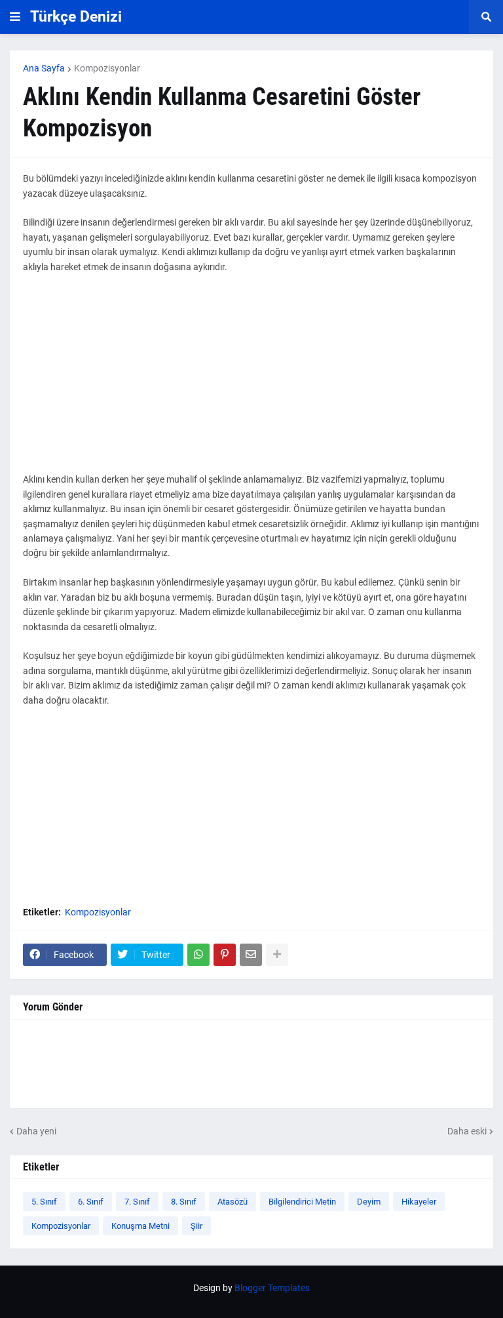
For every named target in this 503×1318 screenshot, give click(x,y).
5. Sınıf (44, 1202)
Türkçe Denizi (76, 17)
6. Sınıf (90, 1202)
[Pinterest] (225, 955)
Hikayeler (418, 1202)
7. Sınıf (137, 1202)
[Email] (251, 955)
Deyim (369, 1202)
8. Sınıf (183, 1202)
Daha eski (467, 1131)
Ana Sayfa (44, 68)
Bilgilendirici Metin (302, 1202)
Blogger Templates (272, 1288)
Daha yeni (36, 1131)
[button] (15, 17)
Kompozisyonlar (107, 68)
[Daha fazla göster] (277, 955)
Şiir (196, 1226)
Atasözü (232, 1202)
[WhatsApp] (198, 955)
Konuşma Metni (140, 1226)
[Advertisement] (251, 380)
